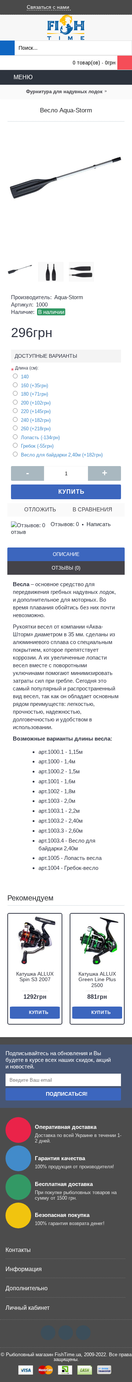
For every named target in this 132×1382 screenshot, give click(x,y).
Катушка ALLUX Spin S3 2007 (35, 976)
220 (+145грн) (36, 411)
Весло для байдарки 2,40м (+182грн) (62, 455)
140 (25, 376)
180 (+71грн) (34, 394)
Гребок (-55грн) (37, 446)
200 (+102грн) (36, 403)
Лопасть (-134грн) (40, 437)
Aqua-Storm (68, 297)
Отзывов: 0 (65, 524)
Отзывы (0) (66, 568)
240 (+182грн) (36, 420)
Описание (66, 554)
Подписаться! (67, 1094)
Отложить (40, 509)
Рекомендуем (30, 898)
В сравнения (92, 509)
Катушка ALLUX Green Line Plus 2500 (97, 979)
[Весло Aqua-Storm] (66, 188)
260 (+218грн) (36, 428)
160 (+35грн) (34, 385)
